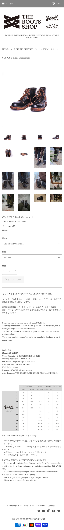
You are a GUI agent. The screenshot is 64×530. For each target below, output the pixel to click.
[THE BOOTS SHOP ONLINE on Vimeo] (58, 511)
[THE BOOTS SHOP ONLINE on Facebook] (43, 511)
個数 (4, 265)
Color (5, 238)
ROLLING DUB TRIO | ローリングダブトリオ (34, 49)
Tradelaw (40, 506)
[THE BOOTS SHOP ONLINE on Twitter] (38, 511)
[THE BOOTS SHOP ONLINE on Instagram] (48, 511)
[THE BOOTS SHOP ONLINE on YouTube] (53, 511)
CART (59, 4)
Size (4, 252)
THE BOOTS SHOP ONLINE (32, 519)
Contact (51, 506)
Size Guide (29, 506)
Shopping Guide (14, 506)
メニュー (9, 4)
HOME (5, 49)
